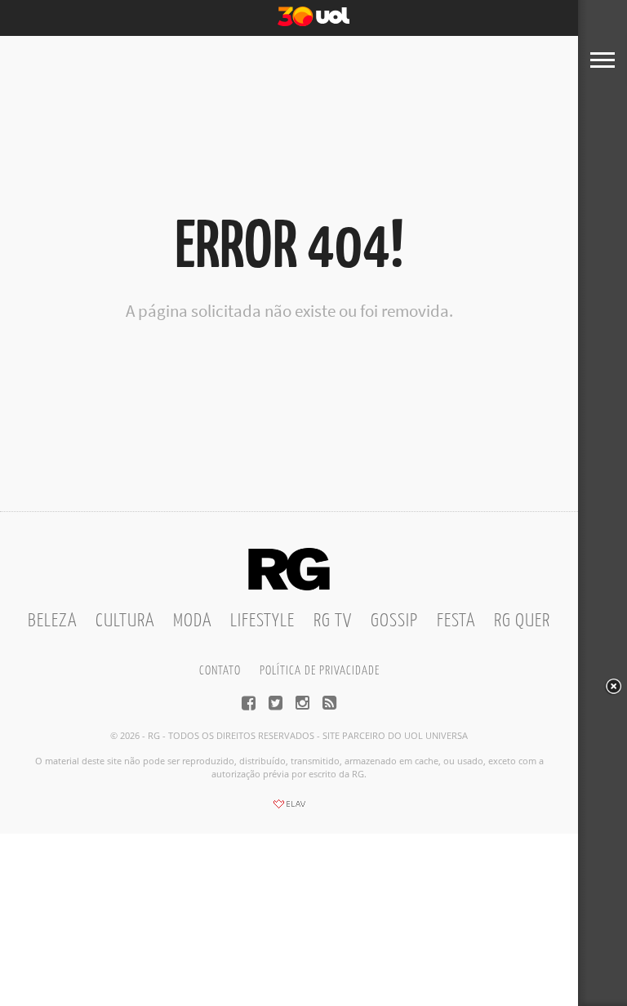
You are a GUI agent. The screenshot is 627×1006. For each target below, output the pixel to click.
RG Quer (522, 621)
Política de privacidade (320, 671)
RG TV (333, 621)
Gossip (394, 621)
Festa (456, 621)
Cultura (125, 621)
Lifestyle (262, 621)
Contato (220, 671)
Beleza (52, 621)
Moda (192, 621)
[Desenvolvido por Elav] (289, 809)
